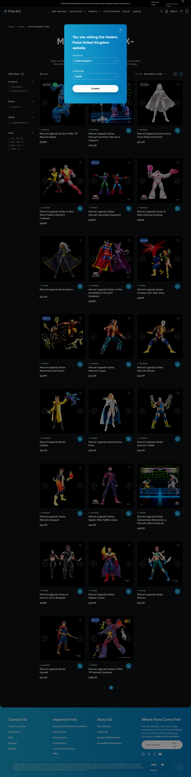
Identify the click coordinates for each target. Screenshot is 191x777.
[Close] (120, 30)
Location (78, 55)
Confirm (95, 88)
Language (78, 71)
